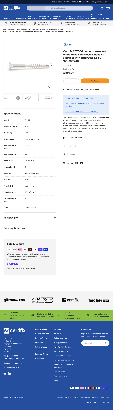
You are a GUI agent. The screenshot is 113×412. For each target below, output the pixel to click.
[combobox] (60, 8)
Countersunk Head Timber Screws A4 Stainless (48, 30)
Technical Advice (61, 351)
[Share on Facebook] (76, 163)
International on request (17, 24)
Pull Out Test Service (62, 347)
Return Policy (105, 397)
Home (4, 30)
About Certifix (57, 2)
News (56, 380)
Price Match (40, 342)
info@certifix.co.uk (16, 359)
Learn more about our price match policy (81, 111)
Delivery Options (42, 334)
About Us (58, 334)
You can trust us (43, 24)
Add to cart (95, 81)
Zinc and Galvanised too (72, 24)
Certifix (11, 397)
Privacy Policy (105, 402)
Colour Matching (60, 338)
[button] (108, 8)
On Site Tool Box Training (64, 360)
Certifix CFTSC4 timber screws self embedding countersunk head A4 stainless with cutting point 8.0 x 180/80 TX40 (38, 32)
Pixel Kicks (22, 397)
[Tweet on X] (71, 163)
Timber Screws (26, 30)
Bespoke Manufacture (63, 356)
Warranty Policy (92, 402)
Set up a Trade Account (99, 24)
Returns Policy (41, 338)
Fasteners (11, 30)
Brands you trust (60, 376)
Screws (18, 30)
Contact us (39, 358)
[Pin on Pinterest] (81, 163)
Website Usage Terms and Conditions (86, 397)
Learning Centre (41, 354)
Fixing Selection (60, 342)
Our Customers (60, 372)
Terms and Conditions (64, 397)
